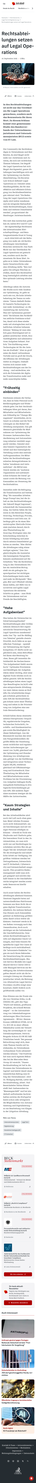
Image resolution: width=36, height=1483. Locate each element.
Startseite (5, 18)
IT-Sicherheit (8, 1134)
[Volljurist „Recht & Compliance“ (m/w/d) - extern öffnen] (30, 1212)
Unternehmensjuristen (11, 1122)
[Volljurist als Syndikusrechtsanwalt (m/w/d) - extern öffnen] (30, 1186)
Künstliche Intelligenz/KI (12, 1130)
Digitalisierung (9, 1126)
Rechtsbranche (15, 18)
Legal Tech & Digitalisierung (10, 20)
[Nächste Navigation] (32, 8)
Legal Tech (25, 1122)
